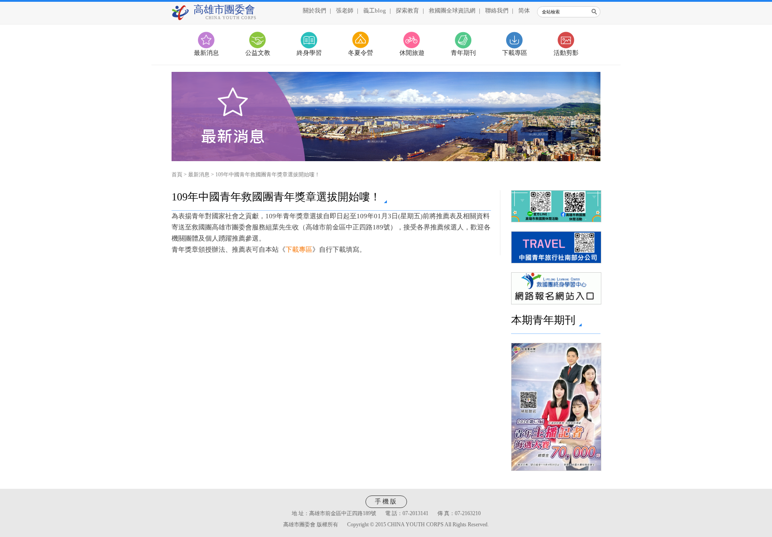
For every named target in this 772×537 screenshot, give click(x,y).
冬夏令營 (360, 53)
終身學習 (309, 53)
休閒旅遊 (411, 53)
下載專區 (514, 53)
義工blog (374, 10)
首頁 (177, 174)
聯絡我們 (496, 10)
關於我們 (314, 10)
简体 (524, 10)
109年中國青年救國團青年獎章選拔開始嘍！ (267, 174)
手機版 (386, 501)
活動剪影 (566, 53)
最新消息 (206, 53)
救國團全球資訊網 (452, 10)
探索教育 (407, 10)
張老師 (344, 10)
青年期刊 (463, 53)
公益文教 (257, 53)
